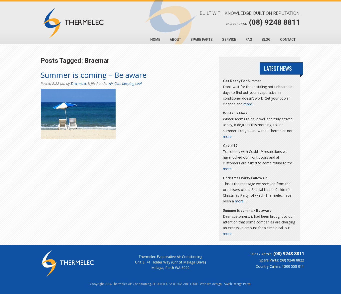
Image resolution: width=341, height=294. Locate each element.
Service (229, 40)
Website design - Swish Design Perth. (225, 284)
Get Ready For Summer (242, 81)
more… (249, 104)
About (175, 40)
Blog (266, 40)
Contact (288, 40)
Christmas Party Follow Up (245, 178)
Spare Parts (201, 40)
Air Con (114, 83)
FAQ (249, 40)
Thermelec (79, 83)
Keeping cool (132, 83)
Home (155, 40)
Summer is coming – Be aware (94, 75)
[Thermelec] (73, 23)
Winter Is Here (235, 113)
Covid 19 (230, 145)
